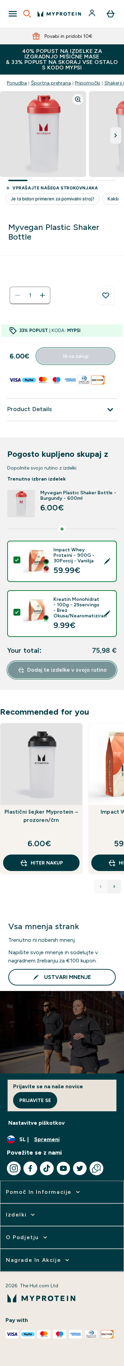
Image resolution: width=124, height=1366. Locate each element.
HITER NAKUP (47, 863)
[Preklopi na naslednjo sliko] (115, 135)
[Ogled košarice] (110, 13)
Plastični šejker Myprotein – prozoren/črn (41, 816)
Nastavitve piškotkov (36, 1123)
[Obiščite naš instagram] (14, 1168)
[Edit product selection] (107, 561)
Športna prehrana (51, 83)
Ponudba (17, 83)
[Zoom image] (77, 99)
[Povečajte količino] (42, 295)
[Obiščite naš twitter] (80, 1168)
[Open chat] (96, 1168)
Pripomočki (87, 83)
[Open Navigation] (12, 13)
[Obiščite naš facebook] (30, 1168)
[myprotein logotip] (59, 13)
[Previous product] (100, 886)
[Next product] (114, 886)
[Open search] (27, 14)
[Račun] (92, 14)
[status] (30, 295)
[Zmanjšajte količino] (17, 295)
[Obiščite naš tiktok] (47, 1168)
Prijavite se (35, 1100)
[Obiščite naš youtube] (63, 1168)
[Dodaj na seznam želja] (105, 295)
